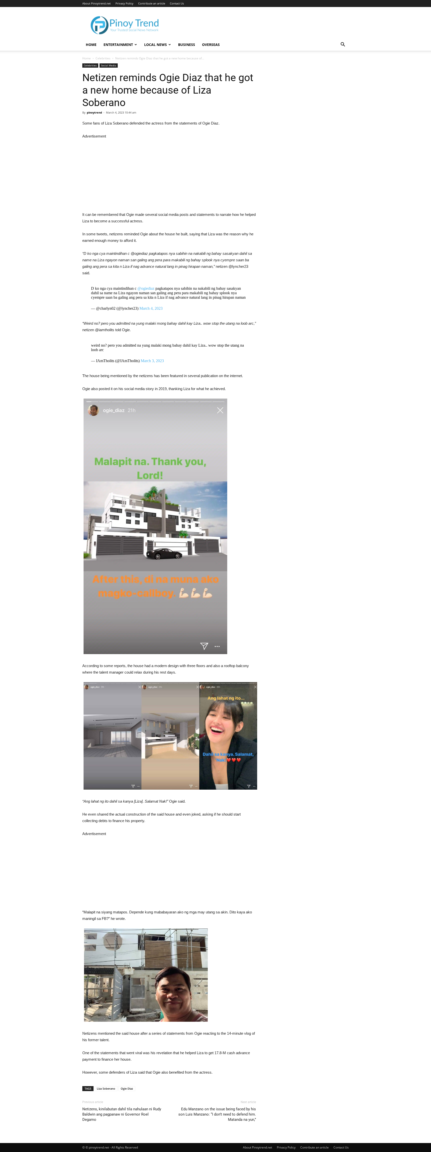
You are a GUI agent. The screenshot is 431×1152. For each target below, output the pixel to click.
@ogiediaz (145, 288)
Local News (155, 44)
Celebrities (103, 58)
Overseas (211, 44)
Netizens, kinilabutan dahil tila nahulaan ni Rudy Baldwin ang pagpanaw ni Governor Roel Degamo (121, 1114)
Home (91, 44)
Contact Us (177, 3)
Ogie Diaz (127, 1088)
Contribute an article (151, 3)
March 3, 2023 (152, 361)
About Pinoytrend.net (96, 3)
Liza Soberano (106, 1088)
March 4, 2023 (151, 308)
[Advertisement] (169, 174)
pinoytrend (94, 112)
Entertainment (118, 44)
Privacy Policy (124, 3)
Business (186, 44)
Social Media (108, 65)
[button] (343, 45)
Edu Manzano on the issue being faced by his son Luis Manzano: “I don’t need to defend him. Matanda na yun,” (217, 1114)
